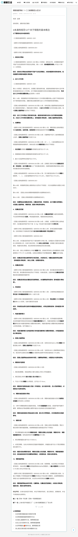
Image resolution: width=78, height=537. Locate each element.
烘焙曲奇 (53, 2)
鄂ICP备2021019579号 (33, 534)
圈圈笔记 (16, 13)
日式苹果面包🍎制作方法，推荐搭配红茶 (27, 526)
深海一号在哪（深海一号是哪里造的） (30, 499)
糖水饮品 (61, 2)
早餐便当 (44, 2)
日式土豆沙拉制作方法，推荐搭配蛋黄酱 (27, 523)
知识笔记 (70, 2)
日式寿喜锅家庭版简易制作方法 (25, 517)
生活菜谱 (27, 2)
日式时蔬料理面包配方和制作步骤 (25, 514)
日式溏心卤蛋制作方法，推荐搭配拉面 (27, 520)
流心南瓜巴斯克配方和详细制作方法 (26, 528)
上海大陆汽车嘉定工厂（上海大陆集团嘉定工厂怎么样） (36, 503)
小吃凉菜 (36, 2)
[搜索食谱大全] (76, 2)
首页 (19, 2)
